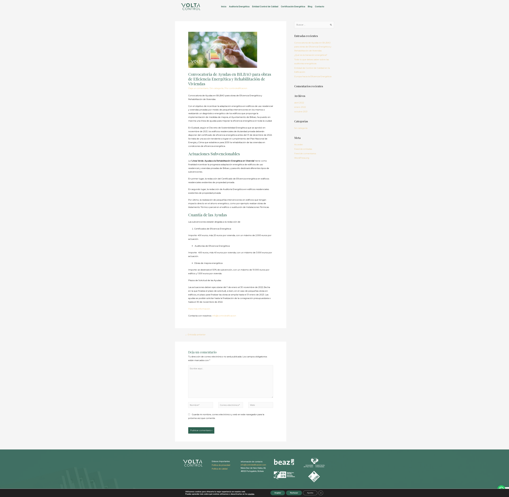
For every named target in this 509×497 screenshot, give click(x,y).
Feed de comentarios (305, 153)
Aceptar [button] (277, 493)
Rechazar (294, 493)
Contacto (319, 6)
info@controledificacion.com (253, 465)
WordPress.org (301, 158)
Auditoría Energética (239, 6)
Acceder (298, 144)
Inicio (223, 6)
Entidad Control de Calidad (265, 6)
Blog (310, 6)
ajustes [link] (251, 494)
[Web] (260, 405)
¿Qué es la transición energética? (310, 55)
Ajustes (310, 493)
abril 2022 (299, 102)
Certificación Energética (293, 6)
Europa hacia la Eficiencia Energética (312, 76)
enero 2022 (300, 107)
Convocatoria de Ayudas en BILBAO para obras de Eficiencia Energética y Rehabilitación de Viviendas (312, 46)
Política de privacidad (221, 465)
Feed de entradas (303, 149)
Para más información (199, 309)
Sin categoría (216, 88)
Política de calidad (219, 469)
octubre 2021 (301, 111)
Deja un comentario (198, 88)
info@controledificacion (224, 315)
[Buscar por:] (314, 24)
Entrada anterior (195, 334)
